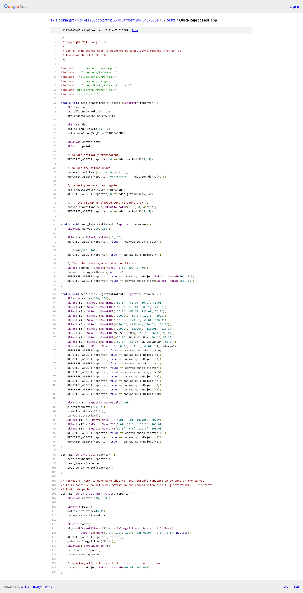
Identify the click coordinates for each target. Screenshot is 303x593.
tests (171, 20)
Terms (47, 587)
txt (285, 586)
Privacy (36, 587)
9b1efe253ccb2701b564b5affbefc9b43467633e (118, 20)
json (295, 586)
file (135, 30)
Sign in (294, 6)
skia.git (67, 20)
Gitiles (25, 587)
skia (54, 20)
